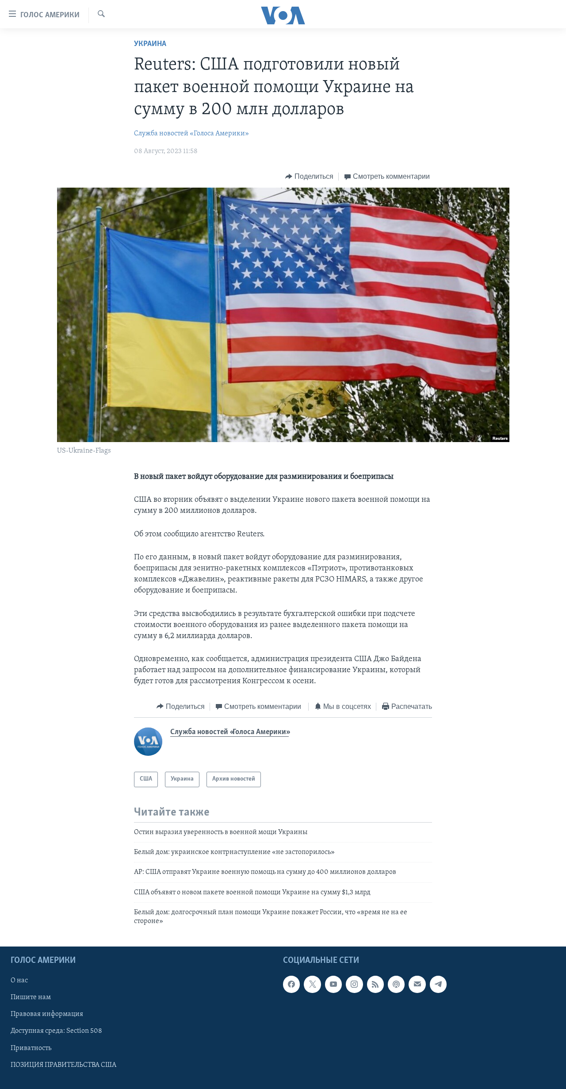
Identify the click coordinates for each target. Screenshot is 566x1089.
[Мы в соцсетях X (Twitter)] (312, 984)
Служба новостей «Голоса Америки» (191, 133)
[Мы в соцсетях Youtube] (333, 984)
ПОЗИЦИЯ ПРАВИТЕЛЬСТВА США (63, 1064)
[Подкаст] (396, 984)
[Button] (309, 176)
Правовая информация (47, 1014)
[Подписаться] (417, 984)
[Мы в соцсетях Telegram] (438, 984)
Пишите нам (31, 997)
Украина (150, 44)
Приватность (31, 1047)
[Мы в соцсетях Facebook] (291, 984)
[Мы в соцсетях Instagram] (354, 984)
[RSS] (375, 984)
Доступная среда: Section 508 (56, 1031)
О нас (19, 980)
